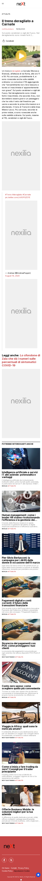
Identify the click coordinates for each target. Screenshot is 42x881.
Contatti (14, 868)
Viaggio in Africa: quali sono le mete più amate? (19, 727)
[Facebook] (3, 859)
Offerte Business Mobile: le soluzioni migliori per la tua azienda (18, 811)
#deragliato (17, 194)
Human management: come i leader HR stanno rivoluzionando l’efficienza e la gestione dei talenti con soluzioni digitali (21, 517)
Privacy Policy (23, 868)
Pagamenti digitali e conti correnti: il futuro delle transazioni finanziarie (16, 603)
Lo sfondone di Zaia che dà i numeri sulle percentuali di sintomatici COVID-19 (21, 360)
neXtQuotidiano (8, 29)
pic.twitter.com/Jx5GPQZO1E (17, 197)
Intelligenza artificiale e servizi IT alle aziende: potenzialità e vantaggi (20, 474)
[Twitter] (10, 859)
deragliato (16, 71)
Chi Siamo (5, 868)
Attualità (6, 14)
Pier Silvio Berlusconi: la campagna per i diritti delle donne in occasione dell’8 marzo (21, 560)
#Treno (8, 194)
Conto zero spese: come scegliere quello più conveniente (21, 687)
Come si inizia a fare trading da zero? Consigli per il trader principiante (20, 769)
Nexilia (4, 486)
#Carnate (27, 194)
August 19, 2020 (12, 276)
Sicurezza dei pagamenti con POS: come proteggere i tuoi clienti (19, 645)
